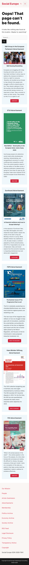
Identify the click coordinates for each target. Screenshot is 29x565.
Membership (6, 508)
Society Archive (7, 523)
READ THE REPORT (14, 408)
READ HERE (14, 181)
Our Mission (6, 488)
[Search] (4, 41)
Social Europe (10, 3)
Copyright (5, 548)
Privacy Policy (7, 538)
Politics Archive (7, 513)
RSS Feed (5, 528)
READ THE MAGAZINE (14, 340)
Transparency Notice (9, 543)
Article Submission (8, 498)
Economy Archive (8, 518)
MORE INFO (14, 100)
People (4, 493)
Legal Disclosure (7, 533)
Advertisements (7, 503)
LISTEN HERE (14, 257)
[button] (21, 3)
